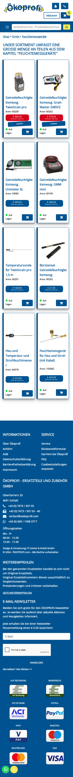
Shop (6, 36)
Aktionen (51, 15)
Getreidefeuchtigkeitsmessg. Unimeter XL (19, 184)
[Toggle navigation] (7, 27)
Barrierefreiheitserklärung (19, 464)
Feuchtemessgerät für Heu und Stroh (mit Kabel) (53, 355)
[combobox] (36, 27)
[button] (65, 15)
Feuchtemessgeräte (34, 36)
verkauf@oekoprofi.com (23, 516)
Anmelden (36, 662)
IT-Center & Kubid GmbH (40, 548)
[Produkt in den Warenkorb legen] (27, 131)
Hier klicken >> (24, 669)
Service (45, 443)
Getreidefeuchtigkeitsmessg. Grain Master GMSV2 (53, 102)
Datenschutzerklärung (17, 459)
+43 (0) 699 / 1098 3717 (22, 521)
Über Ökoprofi (11, 443)
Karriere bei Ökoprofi (54, 454)
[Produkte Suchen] (66, 27)
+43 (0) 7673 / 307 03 (21, 506)
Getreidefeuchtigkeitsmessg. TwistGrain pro (19, 102)
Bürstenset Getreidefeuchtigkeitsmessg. (53, 270)
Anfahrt (7, 449)
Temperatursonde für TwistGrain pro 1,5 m (18, 270)
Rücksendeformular (53, 449)
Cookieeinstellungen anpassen (54, 466)
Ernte (16, 36)
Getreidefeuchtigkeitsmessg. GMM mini (53, 184)
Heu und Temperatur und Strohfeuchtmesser (19, 358)
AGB (5, 454)
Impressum (10, 469)
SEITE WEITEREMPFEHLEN (17, 592)
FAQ (43, 459)
